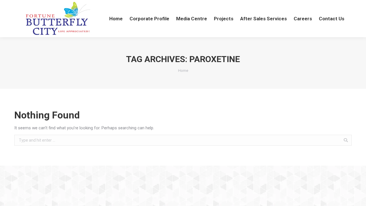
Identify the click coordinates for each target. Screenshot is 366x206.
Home (183, 70)
